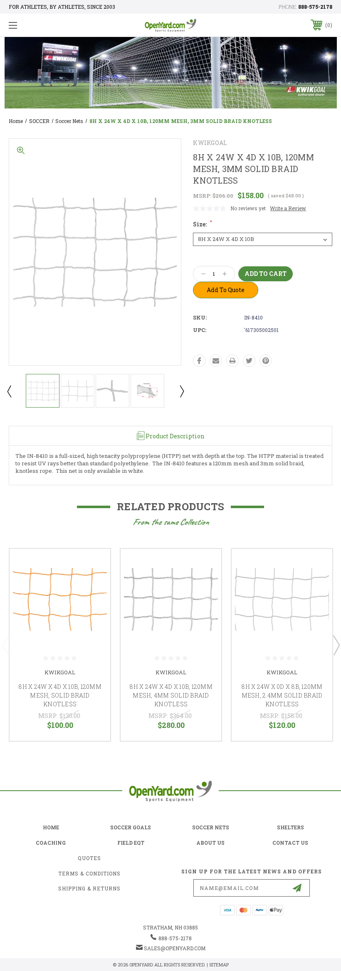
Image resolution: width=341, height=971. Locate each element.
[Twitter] (249, 360)
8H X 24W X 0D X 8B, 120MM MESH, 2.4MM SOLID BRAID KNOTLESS (281, 695)
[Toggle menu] (41, 25)
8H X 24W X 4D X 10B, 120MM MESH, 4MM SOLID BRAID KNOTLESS (171, 695)
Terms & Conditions (89, 873)
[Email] (216, 360)
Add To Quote (226, 290)
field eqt (130, 842)
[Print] (232, 360)
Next (181, 391)
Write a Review (288, 208)
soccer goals (130, 827)
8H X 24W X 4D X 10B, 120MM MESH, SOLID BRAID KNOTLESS (59, 695)
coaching (51, 842)
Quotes (89, 858)
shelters (290, 827)
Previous (8, 391)
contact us (290, 842)
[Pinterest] (265, 360)
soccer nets (210, 827)
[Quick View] (93, 565)
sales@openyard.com (174, 948)
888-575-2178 (315, 6)
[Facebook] (199, 360)
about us (210, 842)
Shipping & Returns (89, 888)
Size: (202, 224)
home (51, 827)
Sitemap (219, 964)
